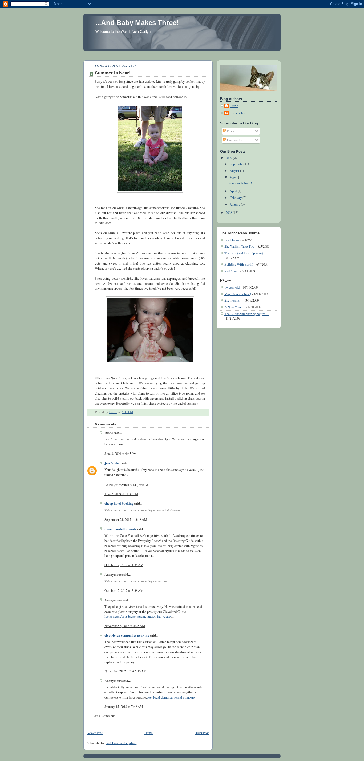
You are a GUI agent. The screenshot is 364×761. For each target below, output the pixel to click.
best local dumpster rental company (171, 697)
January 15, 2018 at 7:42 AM (123, 706)
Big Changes (232, 240)
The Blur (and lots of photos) (243, 253)
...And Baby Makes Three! (137, 23)
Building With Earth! (238, 264)
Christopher (237, 113)
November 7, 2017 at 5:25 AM (124, 626)
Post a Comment (103, 715)
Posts (230, 131)
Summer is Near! (240, 183)
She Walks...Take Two (239, 246)
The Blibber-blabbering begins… (246, 314)
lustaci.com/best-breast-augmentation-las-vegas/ (137, 616)
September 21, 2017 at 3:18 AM (125, 519)
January (235, 204)
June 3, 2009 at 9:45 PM (120, 453)
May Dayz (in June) (237, 294)
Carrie (234, 106)
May (233, 177)
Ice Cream (231, 271)
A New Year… (234, 307)
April (234, 191)
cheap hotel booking (118, 503)
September (237, 164)
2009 (229, 158)
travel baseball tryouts (120, 529)
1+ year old (232, 287)
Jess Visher (112, 463)
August (235, 170)
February (236, 197)
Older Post (202, 733)
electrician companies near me (126, 635)
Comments (234, 140)
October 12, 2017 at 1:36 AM (123, 565)
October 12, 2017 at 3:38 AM (123, 590)
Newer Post (95, 733)
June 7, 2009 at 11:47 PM (121, 494)
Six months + (233, 300)
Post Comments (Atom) (121, 743)
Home (148, 733)
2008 (229, 212)
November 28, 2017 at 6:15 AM (125, 671)
